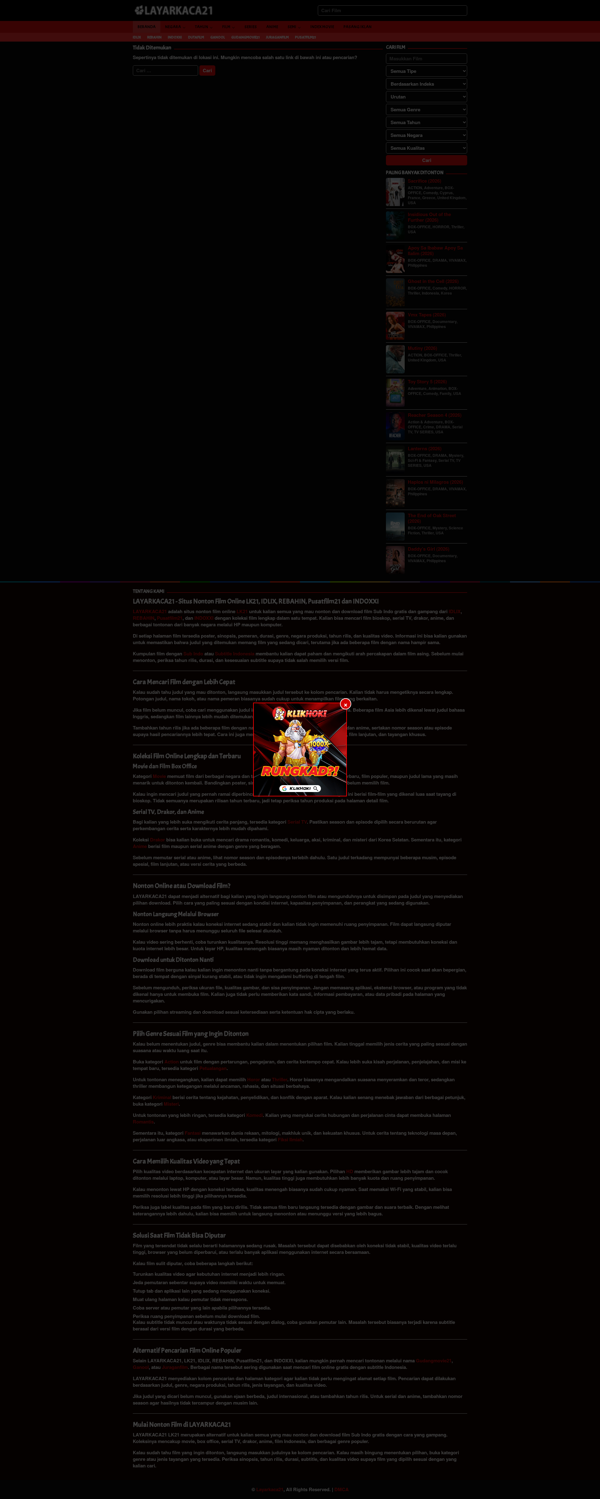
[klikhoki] (300, 749)
